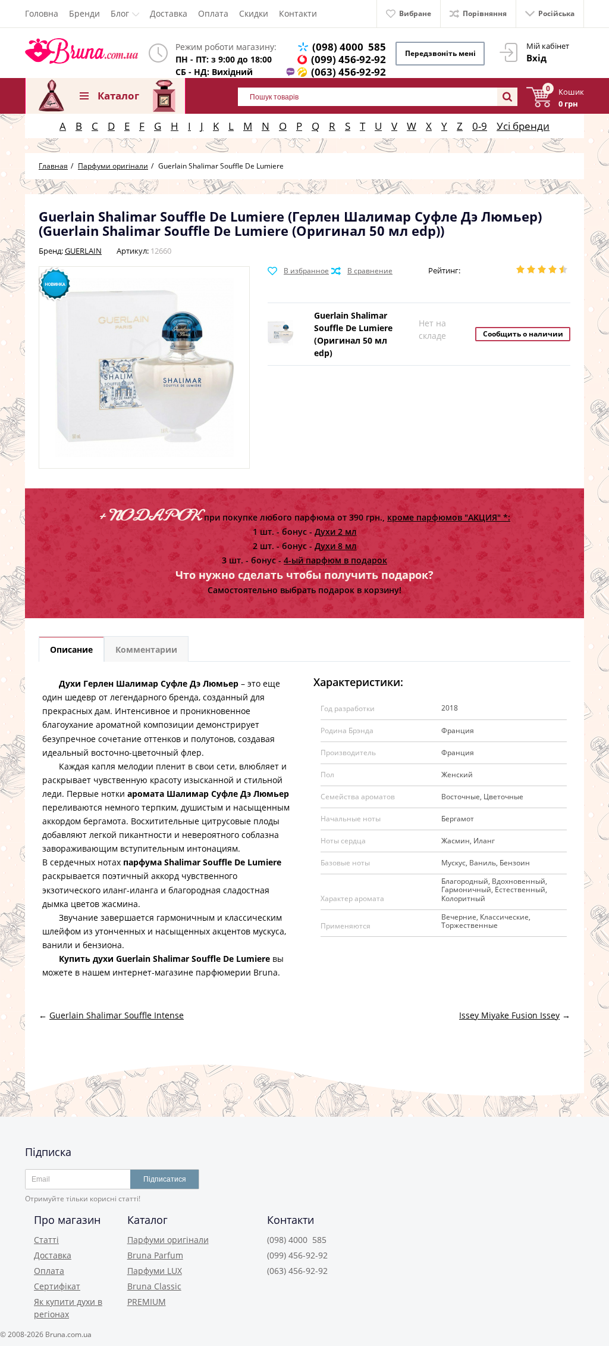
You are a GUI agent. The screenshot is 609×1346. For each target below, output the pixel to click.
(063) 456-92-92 (348, 72)
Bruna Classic (154, 1286)
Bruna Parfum (155, 1255)
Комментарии (146, 649)
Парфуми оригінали (168, 1239)
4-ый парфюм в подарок (335, 560)
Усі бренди (523, 126)
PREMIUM (146, 1301)
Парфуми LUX (154, 1270)
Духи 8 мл (336, 546)
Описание (71, 649)
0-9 (479, 126)
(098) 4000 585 (349, 46)
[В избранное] (298, 271)
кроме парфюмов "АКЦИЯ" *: (448, 517)
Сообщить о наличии (523, 334)
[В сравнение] (362, 271)
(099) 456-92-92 (348, 59)
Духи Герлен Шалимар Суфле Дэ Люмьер (148, 683)
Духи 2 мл (336, 531)
